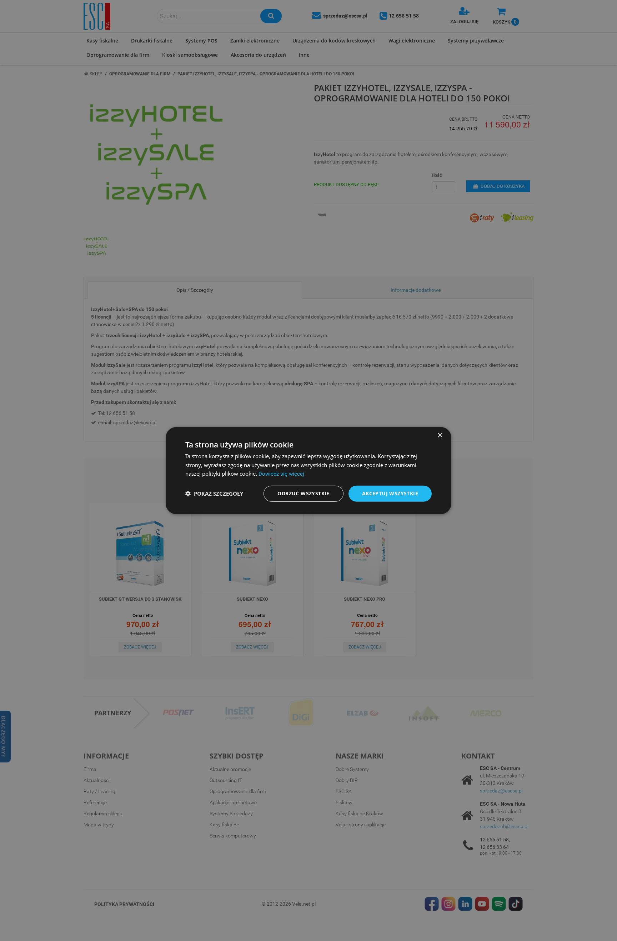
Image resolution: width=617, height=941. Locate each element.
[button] (214, 493)
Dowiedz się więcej (281, 474)
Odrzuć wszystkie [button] (303, 493)
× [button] (439, 435)
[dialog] (308, 470)
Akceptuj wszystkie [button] (390, 493)
